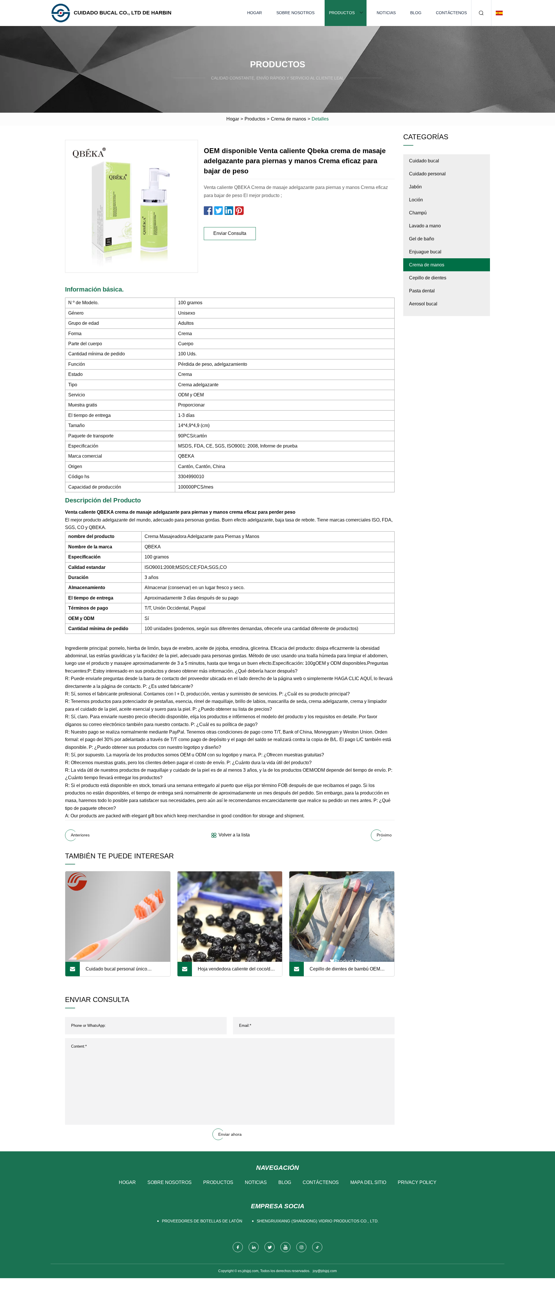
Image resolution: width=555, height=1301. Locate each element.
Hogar (254, 12)
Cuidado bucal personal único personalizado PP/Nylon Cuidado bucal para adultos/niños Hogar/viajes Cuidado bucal (124, 971)
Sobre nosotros (295, 12)
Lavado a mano (425, 225)
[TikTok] (317, 1247)
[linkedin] (254, 1247)
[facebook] (238, 1247)
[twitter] (269, 1247)
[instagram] (301, 1247)
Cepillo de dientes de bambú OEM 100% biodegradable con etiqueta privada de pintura (345, 971)
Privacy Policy (417, 1182)
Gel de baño (421, 238)
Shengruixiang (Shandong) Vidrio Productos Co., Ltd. (318, 1221)
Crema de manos (288, 118)
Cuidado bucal (424, 160)
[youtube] (285, 1247)
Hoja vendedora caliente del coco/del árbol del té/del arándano (236, 971)
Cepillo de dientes (427, 277)
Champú (418, 212)
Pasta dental (422, 290)
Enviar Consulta (229, 233)
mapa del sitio (368, 1182)
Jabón (415, 186)
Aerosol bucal (423, 303)
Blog (415, 12)
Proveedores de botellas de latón (202, 1221)
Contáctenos (451, 12)
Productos (342, 12)
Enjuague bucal (425, 251)
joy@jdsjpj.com (325, 1271)
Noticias (386, 12)
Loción (416, 199)
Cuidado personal (427, 173)
